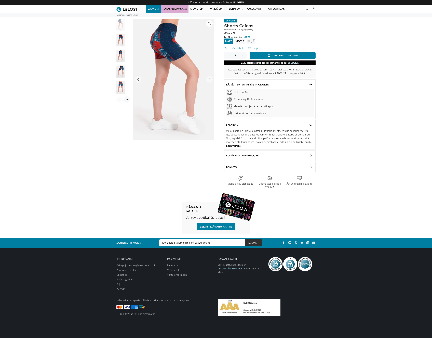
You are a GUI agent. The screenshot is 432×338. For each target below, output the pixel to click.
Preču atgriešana (125, 279)
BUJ (118, 284)
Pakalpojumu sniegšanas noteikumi (135, 265)
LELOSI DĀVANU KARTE (216, 226)
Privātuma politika (126, 270)
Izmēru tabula (236, 48)
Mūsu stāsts (173, 270)
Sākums (120, 15)
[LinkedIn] (308, 242)
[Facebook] (283, 242)
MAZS (228, 41)
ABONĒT (253, 242)
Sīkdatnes (121, 274)
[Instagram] (290, 242)
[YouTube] (302, 242)
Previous (138, 79)
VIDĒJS (240, 41)
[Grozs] (313, 9)
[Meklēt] (307, 9)
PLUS (250, 41)
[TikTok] (314, 242)
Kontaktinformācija (177, 274)
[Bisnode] (249, 307)
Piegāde (257, 48)
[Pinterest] (296, 242)
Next (209, 79)
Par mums (172, 265)
